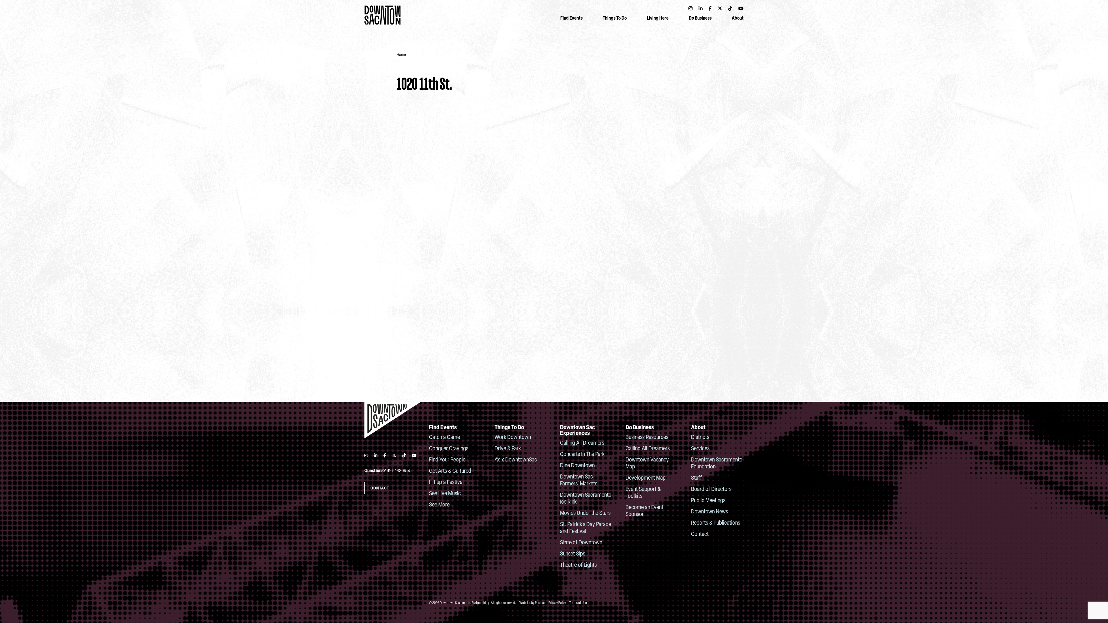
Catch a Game (444, 437)
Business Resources (647, 437)
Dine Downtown (577, 466)
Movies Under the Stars (585, 513)
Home (401, 55)
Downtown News (709, 512)
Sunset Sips (572, 554)
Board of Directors (711, 489)
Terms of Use (578, 603)
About (738, 18)
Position (540, 603)
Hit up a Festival (446, 482)
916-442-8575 (399, 471)
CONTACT (379, 488)
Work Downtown (513, 437)
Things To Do (615, 18)
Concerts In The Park (582, 454)
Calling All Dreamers (582, 443)
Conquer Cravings (448, 449)
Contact (700, 534)
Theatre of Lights (578, 565)
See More (439, 505)
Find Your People (447, 460)
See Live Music (445, 494)
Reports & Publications (715, 523)
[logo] (392, 420)
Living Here (658, 18)
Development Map (646, 478)
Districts (700, 437)
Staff (696, 478)
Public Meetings (708, 501)
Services (700, 449)
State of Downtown (581, 543)
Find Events (571, 18)
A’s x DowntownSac (516, 460)
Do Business (700, 18)
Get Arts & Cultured (450, 471)
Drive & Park (508, 449)
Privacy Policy (557, 603)
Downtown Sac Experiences (577, 430)
